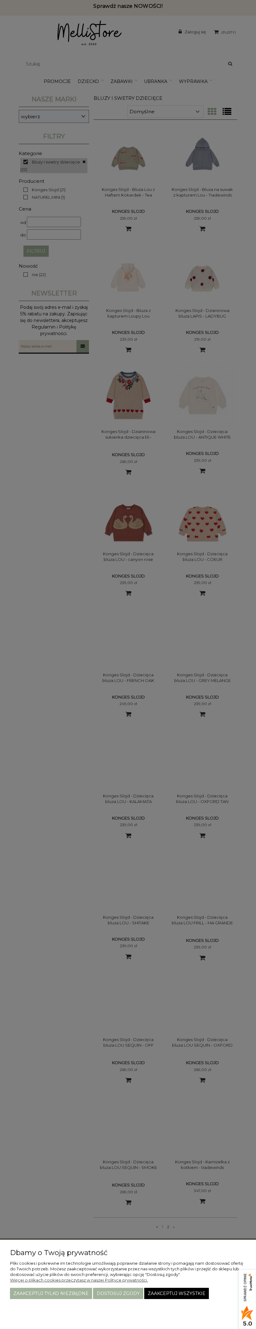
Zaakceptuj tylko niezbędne (51, 1293)
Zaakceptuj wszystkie (176, 1293)
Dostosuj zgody (118, 1293)
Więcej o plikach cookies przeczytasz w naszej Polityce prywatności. (79, 1280)
